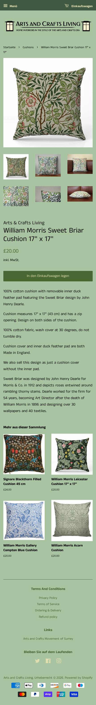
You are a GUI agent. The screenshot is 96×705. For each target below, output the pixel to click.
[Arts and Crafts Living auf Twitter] (37, 662)
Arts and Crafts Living (18, 678)
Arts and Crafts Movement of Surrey (48, 639)
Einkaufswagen (82, 6)
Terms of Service (48, 604)
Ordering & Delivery (48, 610)
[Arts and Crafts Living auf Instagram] (58, 662)
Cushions (28, 47)
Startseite (9, 47)
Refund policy (48, 617)
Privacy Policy (48, 598)
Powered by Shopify (78, 678)
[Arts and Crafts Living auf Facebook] (48, 662)
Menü (13, 6)
